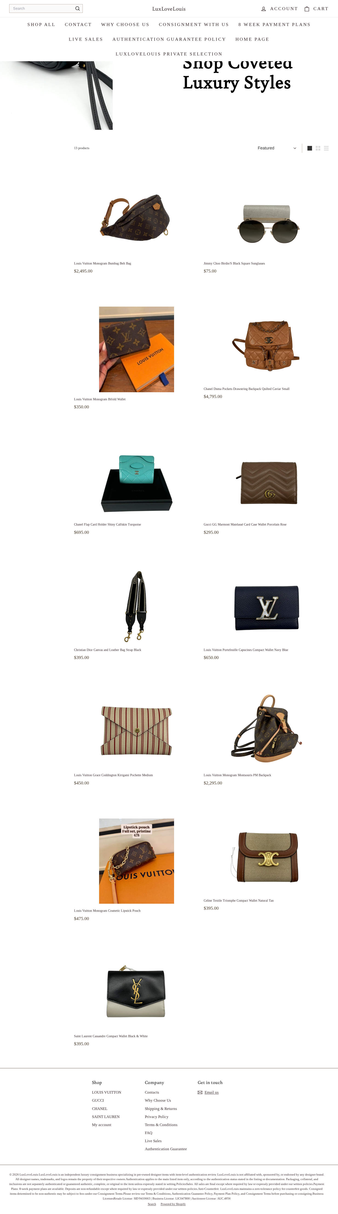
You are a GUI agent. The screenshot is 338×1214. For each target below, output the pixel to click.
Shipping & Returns (161, 1109)
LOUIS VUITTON (106, 1092)
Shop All (41, 24)
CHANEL (99, 1109)
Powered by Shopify (173, 1204)
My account (101, 1125)
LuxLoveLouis (169, 9)
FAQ (148, 1133)
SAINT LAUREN (106, 1117)
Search (152, 1204)
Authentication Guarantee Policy (169, 39)
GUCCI (98, 1100)
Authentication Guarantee (166, 1149)
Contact (78, 24)
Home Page (252, 39)
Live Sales (86, 39)
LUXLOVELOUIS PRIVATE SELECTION (169, 53)
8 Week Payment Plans (274, 24)
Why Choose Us (125, 24)
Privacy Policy (157, 1117)
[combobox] (46, 8)
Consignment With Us (194, 24)
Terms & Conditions (161, 1125)
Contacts (152, 1092)
